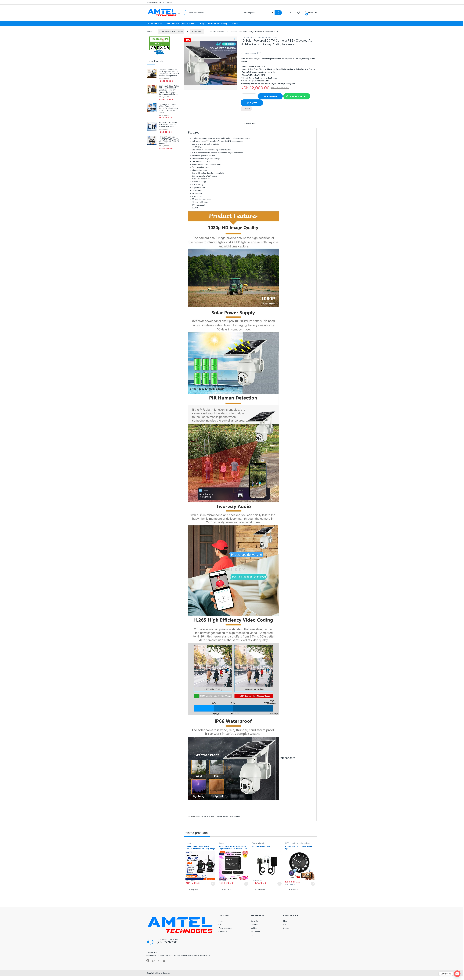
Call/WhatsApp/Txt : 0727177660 (159, 2)
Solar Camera (197, 31)
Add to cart (272, 96)
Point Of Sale (171, 23)
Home (149, 31)
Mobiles (254, 928)
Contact (234, 23)
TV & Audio (255, 932)
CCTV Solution (154, 23)
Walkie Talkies (188, 23)
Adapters (255, 843)
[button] (235, 39)
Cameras (254, 924)
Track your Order (225, 928)
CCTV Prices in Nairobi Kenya (171, 31)
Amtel (151, 973)
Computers (255, 921)
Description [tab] (250, 123)
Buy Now (253, 103)
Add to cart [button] (213, 884)
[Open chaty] (457, 973)
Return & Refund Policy (217, 23)
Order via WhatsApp (298, 96)
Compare (262, 53)
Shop (202, 23)
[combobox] (213, 12)
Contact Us (222, 932)
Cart (220, 924)
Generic (264, 37)
